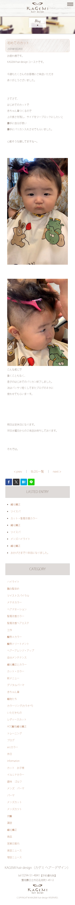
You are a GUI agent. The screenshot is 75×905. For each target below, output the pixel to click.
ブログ (10, 740)
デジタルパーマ (15, 685)
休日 (9, 754)
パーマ (10, 795)
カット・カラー (15, 671)
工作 (9, 630)
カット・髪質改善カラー (24, 518)
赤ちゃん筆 (13, 692)
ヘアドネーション (17, 609)
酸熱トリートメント (18, 644)
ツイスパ (15, 511)
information (13, 761)
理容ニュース (14, 857)
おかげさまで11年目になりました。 (30, 553)
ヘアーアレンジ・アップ (20, 651)
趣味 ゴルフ (14, 782)
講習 (9, 823)
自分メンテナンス (17, 657)
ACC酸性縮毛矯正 (17, 726)
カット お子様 (15, 768)
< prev (18, 472)
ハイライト (13, 582)
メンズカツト (14, 809)
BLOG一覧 (37, 472)
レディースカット (17, 719)
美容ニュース (14, 850)
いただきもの (14, 713)
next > (57, 472)
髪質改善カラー (15, 616)
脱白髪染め (13, 589)
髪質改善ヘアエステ (18, 623)
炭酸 (9, 816)
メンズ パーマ (15, 788)
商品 (9, 837)
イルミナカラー (15, 775)
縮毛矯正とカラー (17, 664)
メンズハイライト (20, 539)
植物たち (12, 699)
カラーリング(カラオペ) (20, 706)
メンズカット (14, 802)
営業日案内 (13, 843)
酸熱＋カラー (14, 637)
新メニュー (13, 678)
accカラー (12, 747)
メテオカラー (14, 602)
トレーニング (14, 733)
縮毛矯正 (15, 504)
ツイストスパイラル (18, 596)
